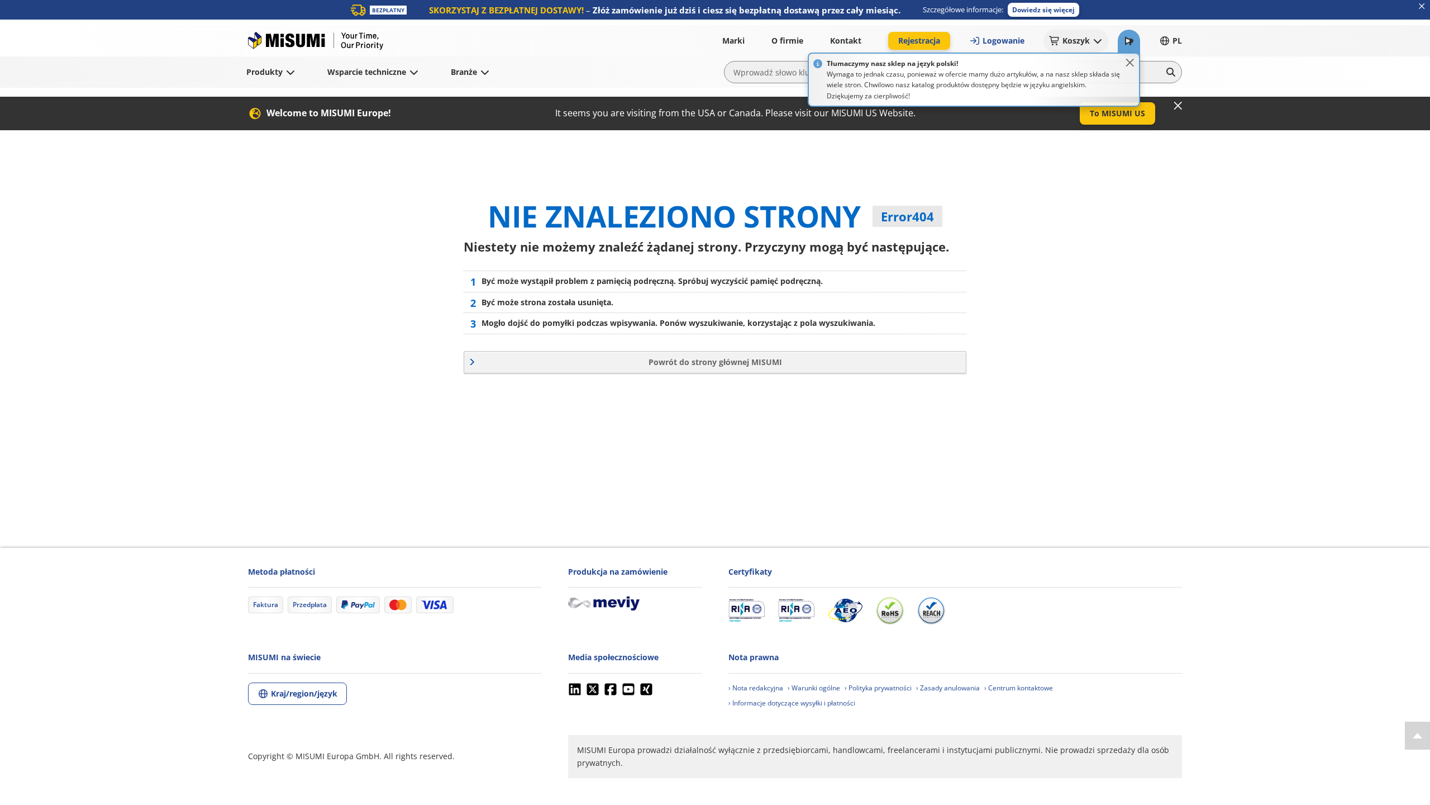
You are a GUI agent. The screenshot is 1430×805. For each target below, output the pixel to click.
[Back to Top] (1417, 736)
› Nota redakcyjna (755, 688)
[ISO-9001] (746, 610)
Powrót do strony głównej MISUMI (715, 362)
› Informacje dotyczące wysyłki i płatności (791, 703)
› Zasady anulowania (948, 688)
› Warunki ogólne (814, 688)
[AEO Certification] (845, 610)
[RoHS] (890, 610)
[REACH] (931, 610)
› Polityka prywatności (878, 688)
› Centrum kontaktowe (1018, 688)
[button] (1043, 10)
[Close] (1130, 63)
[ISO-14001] (796, 610)
